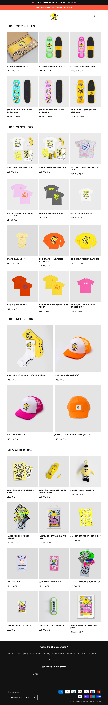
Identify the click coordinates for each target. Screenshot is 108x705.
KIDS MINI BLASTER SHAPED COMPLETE (83, 111)
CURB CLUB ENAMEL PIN (50, 582)
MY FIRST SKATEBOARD (17, 66)
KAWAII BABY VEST (16, 259)
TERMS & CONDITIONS (54, 653)
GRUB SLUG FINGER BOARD (51, 625)
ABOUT (11, 653)
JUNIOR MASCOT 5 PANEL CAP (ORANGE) (73, 435)
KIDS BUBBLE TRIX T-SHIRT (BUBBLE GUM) (82, 306)
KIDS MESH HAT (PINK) (17, 435)
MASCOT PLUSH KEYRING (82, 490)
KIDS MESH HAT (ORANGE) (67, 375)
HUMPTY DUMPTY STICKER (19, 625)
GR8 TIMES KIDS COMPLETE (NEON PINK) (51, 111)
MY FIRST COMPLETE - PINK (82, 66)
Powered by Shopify (95, 701)
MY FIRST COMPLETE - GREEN (52, 66)
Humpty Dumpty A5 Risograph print (83, 626)
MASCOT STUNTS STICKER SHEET (85, 536)
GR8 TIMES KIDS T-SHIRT (81, 213)
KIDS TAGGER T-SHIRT (16, 305)
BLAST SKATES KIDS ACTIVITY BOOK (20, 491)
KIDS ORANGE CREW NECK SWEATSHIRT (51, 260)
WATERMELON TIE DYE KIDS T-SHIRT (84, 168)
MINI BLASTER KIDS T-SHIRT (51, 213)
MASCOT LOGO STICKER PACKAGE (18, 537)
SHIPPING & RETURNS (77, 653)
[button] (8, 17)
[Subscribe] (75, 674)
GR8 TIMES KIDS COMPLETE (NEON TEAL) (19, 111)
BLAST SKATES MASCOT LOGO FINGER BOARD (53, 491)
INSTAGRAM (54, 659)
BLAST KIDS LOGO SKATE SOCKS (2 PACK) (26, 375)
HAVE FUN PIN (13, 582)
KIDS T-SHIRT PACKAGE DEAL (20, 167)
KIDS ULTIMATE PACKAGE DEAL (53, 167)
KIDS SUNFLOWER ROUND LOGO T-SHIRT (54, 306)
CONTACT (93, 653)
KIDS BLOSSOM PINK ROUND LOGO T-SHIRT (20, 214)
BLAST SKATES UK (82, 701)
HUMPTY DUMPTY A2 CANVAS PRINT (52, 537)
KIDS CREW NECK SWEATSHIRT (84, 259)
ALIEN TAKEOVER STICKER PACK (85, 582)
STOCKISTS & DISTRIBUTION (28, 653)
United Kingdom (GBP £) (20, 697)
